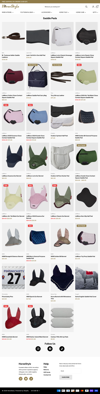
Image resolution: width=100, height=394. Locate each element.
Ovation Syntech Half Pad (59, 136)
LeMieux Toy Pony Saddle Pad (85, 256)
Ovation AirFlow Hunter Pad (60, 176)
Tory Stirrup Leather (57, 95)
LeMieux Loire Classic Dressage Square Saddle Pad (61, 56)
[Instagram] (38, 348)
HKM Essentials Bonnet (9, 337)
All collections (7, 12)
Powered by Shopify (22, 390)
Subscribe (66, 377)
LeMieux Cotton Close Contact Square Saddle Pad (12, 96)
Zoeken (86, 6)
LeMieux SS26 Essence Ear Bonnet (35, 217)
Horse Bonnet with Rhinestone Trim (61, 297)
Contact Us (47, 375)
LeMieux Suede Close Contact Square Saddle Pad (85, 177)
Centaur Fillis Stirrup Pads (59, 337)
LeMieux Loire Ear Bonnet (34, 176)
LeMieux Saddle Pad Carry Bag (36, 95)
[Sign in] (93, 7)
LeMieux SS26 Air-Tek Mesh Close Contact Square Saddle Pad (86, 96)
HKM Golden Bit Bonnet (58, 256)
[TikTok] (61, 348)
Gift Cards (47, 372)
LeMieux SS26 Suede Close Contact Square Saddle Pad (35, 137)
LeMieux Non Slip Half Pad (84, 216)
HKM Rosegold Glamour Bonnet (12, 256)
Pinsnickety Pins (7, 296)
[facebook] (50, 348)
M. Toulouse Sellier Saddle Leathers (11, 56)
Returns (46, 369)
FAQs (45, 367)
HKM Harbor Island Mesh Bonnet (37, 337)
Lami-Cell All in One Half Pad (35, 55)
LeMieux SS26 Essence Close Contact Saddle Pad (11, 137)
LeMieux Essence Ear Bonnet (11, 176)
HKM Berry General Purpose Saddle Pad (35, 257)
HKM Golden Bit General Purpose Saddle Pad (86, 137)
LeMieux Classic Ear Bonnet (60, 216)
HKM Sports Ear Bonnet (34, 296)
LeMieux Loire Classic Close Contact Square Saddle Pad (84, 56)
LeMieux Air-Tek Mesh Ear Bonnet (13, 216)
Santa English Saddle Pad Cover (85, 296)
